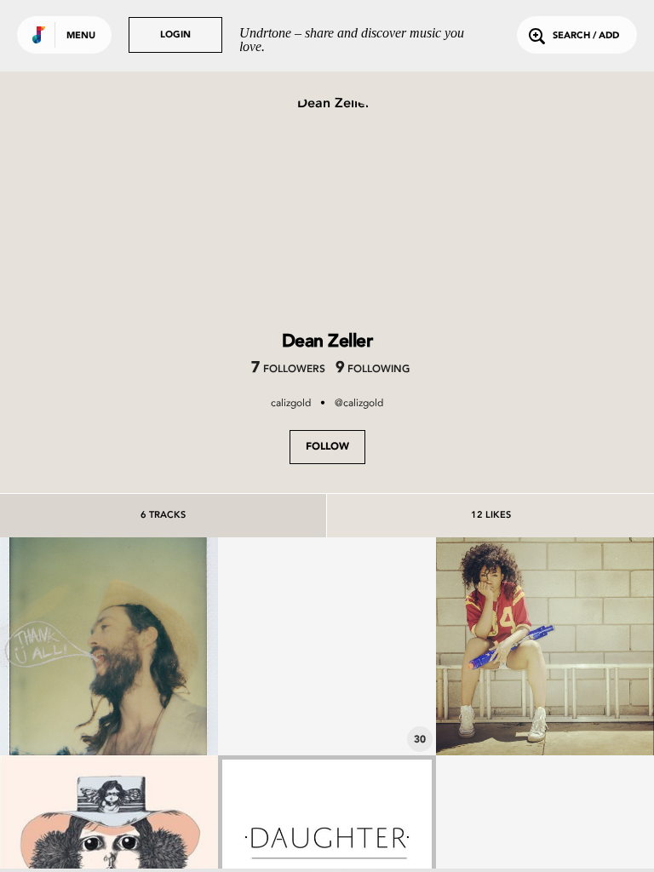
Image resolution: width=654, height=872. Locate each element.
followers (288, 369)
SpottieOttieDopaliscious (326, 708)
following (373, 369)
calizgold (291, 403)
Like (63, 645)
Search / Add (586, 36)
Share (154, 645)
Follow (327, 447)
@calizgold (359, 403)
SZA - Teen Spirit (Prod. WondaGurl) (544, 700)
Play (108, 645)
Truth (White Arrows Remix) (109, 700)
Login (175, 35)
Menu (80, 36)
